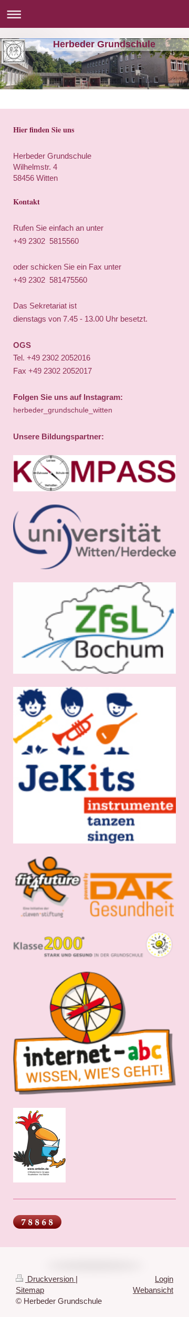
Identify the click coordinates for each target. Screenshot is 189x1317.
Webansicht (153, 1289)
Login (164, 1278)
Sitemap (30, 1289)
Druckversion (50, 1278)
